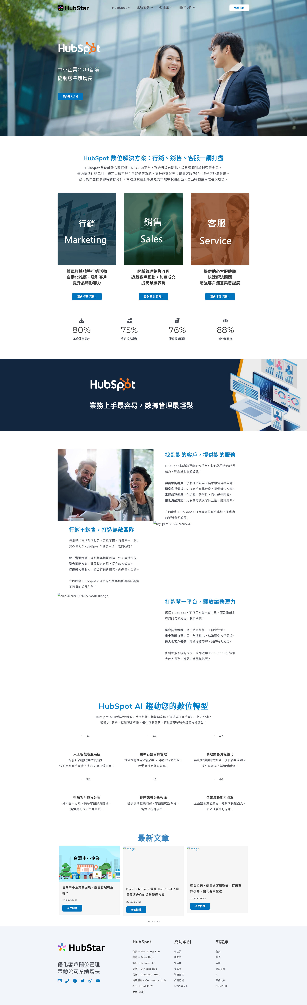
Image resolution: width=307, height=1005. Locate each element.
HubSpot (119, 8)
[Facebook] (75, 981)
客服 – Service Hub (144, 963)
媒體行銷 (179, 980)
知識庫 (164, 8)
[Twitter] (83, 981)
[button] (128, 8)
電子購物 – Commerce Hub (149, 980)
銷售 (218, 957)
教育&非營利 (181, 986)
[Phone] (67, 981)
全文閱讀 (72, 908)
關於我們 (185, 8)
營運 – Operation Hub (146, 974)
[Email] (60, 981)
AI (217, 974)
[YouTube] (98, 981)
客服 (218, 963)
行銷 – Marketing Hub (146, 951)
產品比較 (221, 980)
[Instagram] (90, 981)
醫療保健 (179, 974)
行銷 (218, 951)
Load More (153, 921)
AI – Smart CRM (143, 986)
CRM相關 (221, 986)
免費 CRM (139, 991)
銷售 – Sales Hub (143, 957)
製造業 (178, 951)
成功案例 (143, 8)
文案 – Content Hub (145, 968)
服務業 (178, 957)
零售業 (178, 963)
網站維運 (221, 968)
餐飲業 (178, 968)
